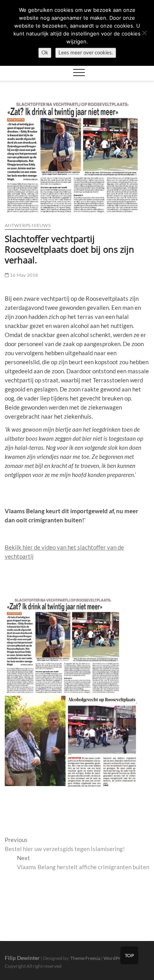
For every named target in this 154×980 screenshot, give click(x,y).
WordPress (115, 958)
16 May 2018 (23, 275)
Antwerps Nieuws (28, 225)
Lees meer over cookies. (85, 52)
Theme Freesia (85, 958)
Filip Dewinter (22, 957)
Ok (44, 52)
